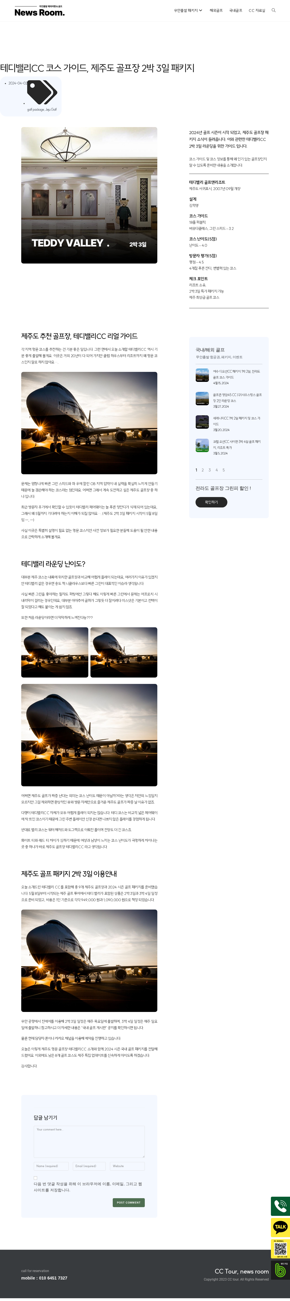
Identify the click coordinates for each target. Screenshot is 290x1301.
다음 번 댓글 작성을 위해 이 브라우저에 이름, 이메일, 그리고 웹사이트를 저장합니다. (88, 1187)
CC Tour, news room (242, 1271)
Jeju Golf (51, 109)
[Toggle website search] (274, 10)
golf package (35, 109)
